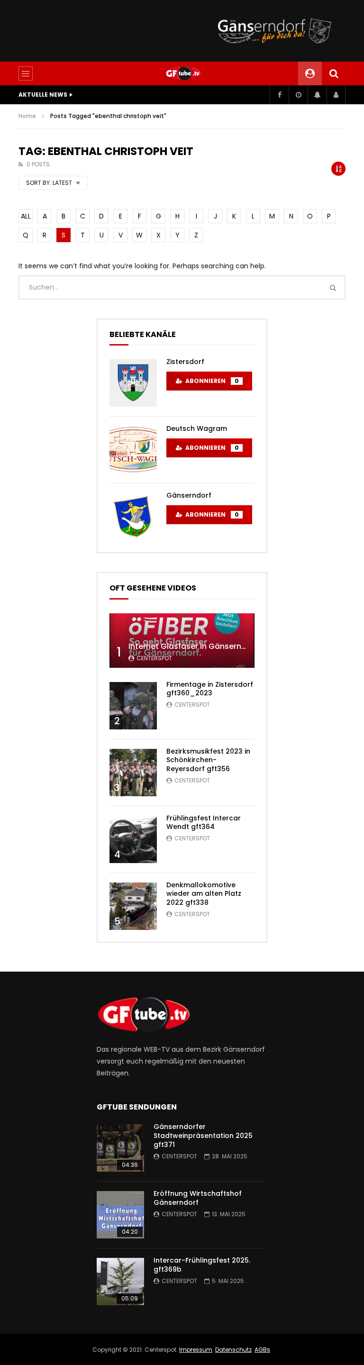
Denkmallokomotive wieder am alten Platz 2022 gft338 (203, 894)
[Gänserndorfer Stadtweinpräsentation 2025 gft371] (120, 1148)
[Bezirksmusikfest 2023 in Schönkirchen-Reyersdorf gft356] (133, 772)
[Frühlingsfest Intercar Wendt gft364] (133, 839)
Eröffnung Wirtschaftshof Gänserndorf (198, 1198)
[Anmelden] (336, 94)
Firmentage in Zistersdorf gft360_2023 (209, 689)
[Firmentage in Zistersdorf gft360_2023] (133, 705)
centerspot (154, 658)
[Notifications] (317, 94)
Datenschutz (233, 1350)
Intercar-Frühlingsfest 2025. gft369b (202, 1265)
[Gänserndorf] (133, 516)
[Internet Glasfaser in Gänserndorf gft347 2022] (182, 640)
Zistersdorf (185, 361)
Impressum (195, 1350)
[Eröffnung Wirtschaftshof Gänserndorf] (120, 1214)
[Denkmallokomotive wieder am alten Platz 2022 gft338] (133, 906)
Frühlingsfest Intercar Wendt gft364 (203, 822)
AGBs (262, 1350)
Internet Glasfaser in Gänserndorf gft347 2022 (217, 646)
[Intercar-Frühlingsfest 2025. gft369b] (120, 1281)
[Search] (334, 73)
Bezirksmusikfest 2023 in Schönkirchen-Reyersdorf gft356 (208, 760)
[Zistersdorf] (133, 383)
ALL (26, 216)
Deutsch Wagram (196, 428)
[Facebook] (279, 94)
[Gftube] (182, 73)
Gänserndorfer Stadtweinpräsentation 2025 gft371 (203, 1135)
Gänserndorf (188, 495)
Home (27, 116)
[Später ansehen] (298, 94)
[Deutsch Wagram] (133, 449)
